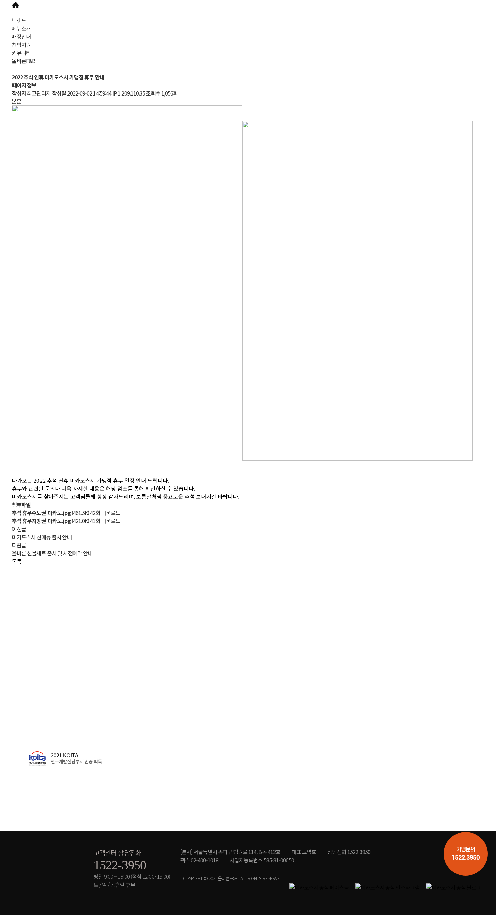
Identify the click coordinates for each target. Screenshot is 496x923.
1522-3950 (119, 865)
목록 (16, 561)
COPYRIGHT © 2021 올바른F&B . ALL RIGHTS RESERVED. (231, 878)
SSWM (52, 15)
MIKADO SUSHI (47, 854)
